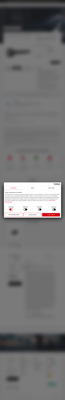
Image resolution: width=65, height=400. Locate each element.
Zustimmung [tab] (13, 187)
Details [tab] (32, 187)
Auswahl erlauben (32, 214)
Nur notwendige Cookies (13, 214)
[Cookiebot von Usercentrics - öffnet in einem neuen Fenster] (54, 184)
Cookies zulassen (51, 214)
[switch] (25, 209)
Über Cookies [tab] (51, 187)
